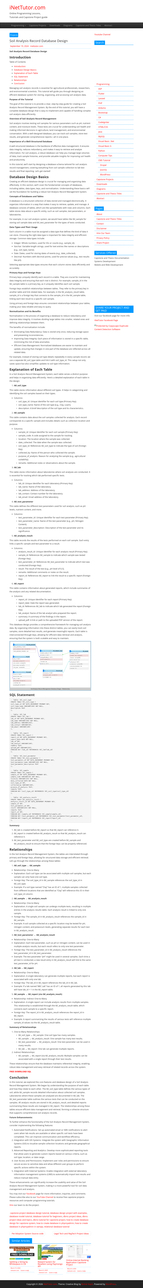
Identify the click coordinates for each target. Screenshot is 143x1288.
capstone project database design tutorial (29, 1213)
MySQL (101, 136)
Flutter (101, 93)
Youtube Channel (102, 34)
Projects (14, 35)
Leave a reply (25, 1270)
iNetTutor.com (27, 7)
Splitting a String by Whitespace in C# (18, 1262)
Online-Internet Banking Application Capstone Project (77, 1262)
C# (99, 117)
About (99, 214)
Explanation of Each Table (26, 73)
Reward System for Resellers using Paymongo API (50, 1264)
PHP (100, 103)
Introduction (20, 66)
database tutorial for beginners (47, 1216)
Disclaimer (102, 228)
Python (101, 150)
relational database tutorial (56, 1226)
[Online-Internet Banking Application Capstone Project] (78, 1251)
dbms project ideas (72, 1216)
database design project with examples (68, 1213)
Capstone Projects (37, 25)
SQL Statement (21, 76)
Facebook (30, 1193)
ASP (100, 88)
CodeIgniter (103, 122)
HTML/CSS (103, 127)
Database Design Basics (25, 69)
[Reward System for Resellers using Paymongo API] (50, 1252)
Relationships (20, 80)
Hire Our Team (103, 233)
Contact (100, 223)
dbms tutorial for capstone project (49, 1219)
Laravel (101, 98)
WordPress (105, 174)
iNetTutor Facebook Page (106, 320)
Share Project (103, 242)
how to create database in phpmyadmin (55, 1223)
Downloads (54, 25)
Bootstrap (103, 112)
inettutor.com (36, 46)
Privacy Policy (103, 238)
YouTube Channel (45, 1197)
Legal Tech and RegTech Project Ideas (71, 1233)
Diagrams (68, 25)
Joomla (103, 169)
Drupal (103, 165)
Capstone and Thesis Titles (88, 25)
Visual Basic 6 (104, 146)
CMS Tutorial (104, 160)
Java (100, 131)
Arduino (102, 108)
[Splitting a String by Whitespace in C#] (21, 1252)
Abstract (108, 25)
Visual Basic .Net (106, 141)
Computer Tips (105, 155)
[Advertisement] (114, 64)
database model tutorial (20, 1216)
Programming (18, 25)
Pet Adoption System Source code (27, 1233)
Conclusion (19, 83)
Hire (11, 1205)
